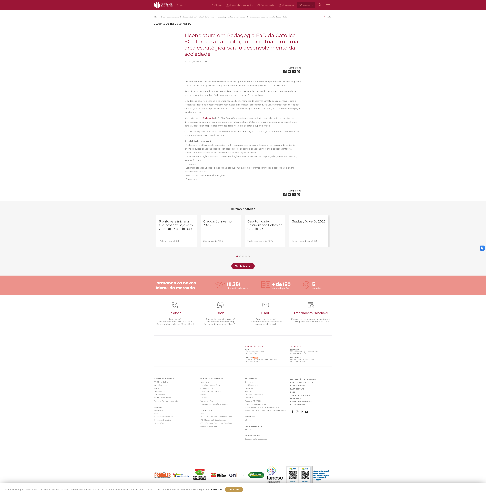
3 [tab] (243, 256)
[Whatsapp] (298, 71)
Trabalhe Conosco (300, 395)
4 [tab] (246, 256)
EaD (156, 414)
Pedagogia (208, 118)
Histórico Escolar (161, 385)
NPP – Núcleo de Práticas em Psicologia (216, 423)
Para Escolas (297, 389)
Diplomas (249, 388)
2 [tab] (240, 256)
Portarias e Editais (207, 388)
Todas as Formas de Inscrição (166, 401)
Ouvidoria (295, 398)
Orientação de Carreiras (303, 379)
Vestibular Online (161, 382)
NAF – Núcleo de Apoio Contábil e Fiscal (216, 417)
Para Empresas (298, 386)
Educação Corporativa (163, 417)
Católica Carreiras (252, 385)
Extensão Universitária (254, 395)
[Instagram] (297, 412)
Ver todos (241, 266)
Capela (203, 414)
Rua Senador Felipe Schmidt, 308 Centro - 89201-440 (304, 353)
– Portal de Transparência (210, 385)
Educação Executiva (162, 420)
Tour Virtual (204, 398)
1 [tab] (237, 256)
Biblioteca (249, 382)
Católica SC (163, 5)
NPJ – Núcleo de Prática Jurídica (213, 420)
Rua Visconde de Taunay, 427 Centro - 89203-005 (302, 360)
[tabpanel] (176, 231)
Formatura (249, 398)
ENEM (156, 388)
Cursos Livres (159, 423)
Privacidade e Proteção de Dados (214, 404)
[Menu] (328, 5)
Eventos (248, 391)
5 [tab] (249, 256)
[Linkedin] (294, 71)
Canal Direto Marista (301, 402)
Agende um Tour (206, 401)
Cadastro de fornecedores (256, 439)
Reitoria (203, 395)
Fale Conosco (297, 405)
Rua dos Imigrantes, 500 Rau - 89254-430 (254, 353)
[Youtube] (307, 412)
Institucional (204, 382)
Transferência (159, 391)
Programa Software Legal (255, 404)
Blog (163, 17)
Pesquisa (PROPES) (253, 401)
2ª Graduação (159, 395)
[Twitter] (289, 71)
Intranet (248, 420)
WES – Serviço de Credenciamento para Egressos (265, 410)
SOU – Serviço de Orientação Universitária (262, 407)
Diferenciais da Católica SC (211, 391)
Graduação (159, 410)
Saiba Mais (216, 489)
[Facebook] (285, 71)
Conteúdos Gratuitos (301, 383)
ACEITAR (234, 489)
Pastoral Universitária (208, 426)
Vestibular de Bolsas (162, 398)
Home (157, 17)
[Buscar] (319, 5)
